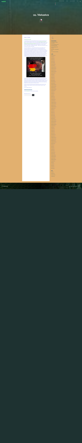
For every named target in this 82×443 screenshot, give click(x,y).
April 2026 (52, 61)
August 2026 (52, 55)
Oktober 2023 (52, 105)
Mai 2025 (52, 77)
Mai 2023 (52, 112)
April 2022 (52, 131)
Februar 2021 (52, 152)
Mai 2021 (52, 147)
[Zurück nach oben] (79, 440)
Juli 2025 (52, 74)
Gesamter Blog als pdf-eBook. (27, 39)
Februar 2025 (52, 81)
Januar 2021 (52, 153)
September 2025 (53, 71)
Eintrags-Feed (52, 173)
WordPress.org (53, 176)
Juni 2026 (52, 58)
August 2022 (52, 125)
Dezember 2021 (53, 137)
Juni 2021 (52, 146)
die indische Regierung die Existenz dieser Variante (30, 43)
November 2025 (53, 68)
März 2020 (52, 168)
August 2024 (52, 90)
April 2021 (52, 149)
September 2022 (53, 124)
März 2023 (52, 115)
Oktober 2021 (52, 140)
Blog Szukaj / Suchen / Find (27, 93)
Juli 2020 (52, 162)
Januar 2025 (52, 83)
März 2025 (52, 80)
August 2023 (52, 108)
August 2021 (52, 143)
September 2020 (53, 159)
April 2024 (52, 96)
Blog (40, 12)
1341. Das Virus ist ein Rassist (54, 51)
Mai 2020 (52, 165)
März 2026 (52, 62)
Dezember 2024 (53, 84)
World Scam (3, 1)
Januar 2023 (52, 118)
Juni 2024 (52, 93)
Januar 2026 (52, 65)
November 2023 (53, 103)
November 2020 (53, 156)
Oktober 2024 (52, 87)
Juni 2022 (52, 128)
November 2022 (53, 121)
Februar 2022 (52, 134)
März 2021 (52, 150)
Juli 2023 (52, 109)
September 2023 (53, 106)
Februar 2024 (52, 99)
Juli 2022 (52, 127)
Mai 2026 (52, 59)
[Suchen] (33, 95)
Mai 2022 (52, 130)
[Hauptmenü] (80, 1)
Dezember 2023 (53, 102)
